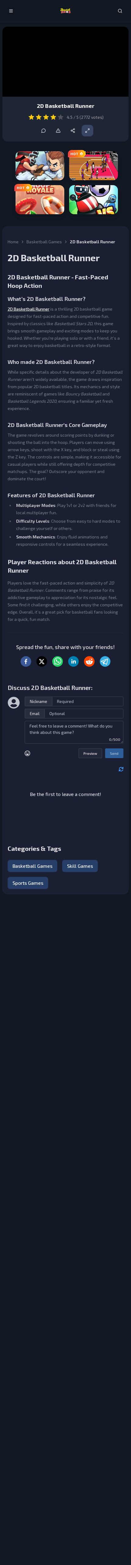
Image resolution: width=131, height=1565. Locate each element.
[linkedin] (73, 661)
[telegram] (105, 661)
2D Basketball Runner (28, 308)
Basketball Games (44, 241)
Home (13, 241)
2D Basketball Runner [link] (92, 241)
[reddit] (89, 661)
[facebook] (25, 661)
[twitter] (41, 661)
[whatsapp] (57, 661)
